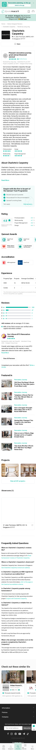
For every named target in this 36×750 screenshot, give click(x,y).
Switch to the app (19, 5)
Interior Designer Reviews (14, 24)
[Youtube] (20, 733)
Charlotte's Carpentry (9, 26)
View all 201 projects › (18, 481)
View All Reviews (9, 358)
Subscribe (27, 728)
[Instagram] (11, 733)
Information (6, 708)
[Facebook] (7, 733)
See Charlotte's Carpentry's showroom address (15, 567)
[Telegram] (24, 733)
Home (3, 24)
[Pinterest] (15, 733)
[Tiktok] (28, 733)
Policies (4, 712)
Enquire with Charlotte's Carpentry (16, 598)
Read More (5, 180)
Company (5, 717)
